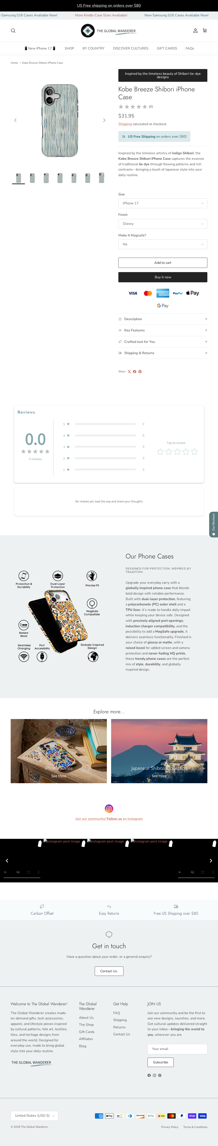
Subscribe (160, 1062)
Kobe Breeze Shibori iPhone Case (42, 63)
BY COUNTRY (94, 48)
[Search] (13, 30)
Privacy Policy (169, 1127)
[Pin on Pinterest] (140, 371)
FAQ (116, 1013)
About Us (86, 1017)
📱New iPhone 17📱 (40, 48)
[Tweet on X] (129, 371)
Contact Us (121, 1034)
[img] (132, 106)
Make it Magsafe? (132, 235)
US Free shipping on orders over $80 (109, 5)
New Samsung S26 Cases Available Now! (153, 15)
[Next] (211, 861)
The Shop (86, 1024)
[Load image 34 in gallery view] (60, 118)
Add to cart (162, 262)
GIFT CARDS (167, 48)
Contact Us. (109, 971)
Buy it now (163, 277)
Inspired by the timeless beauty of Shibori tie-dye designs (163, 75)
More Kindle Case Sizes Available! (78, 15)
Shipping (125, 124)
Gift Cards (87, 1032)
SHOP (69, 48)
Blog (82, 1046)
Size (121, 194)
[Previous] (7, 861)
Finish (123, 214)
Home (14, 63)
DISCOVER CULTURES (130, 48)
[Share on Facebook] (134, 371)
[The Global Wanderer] (109, 31)
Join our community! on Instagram (109, 819)
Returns (119, 1027)
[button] (104, 424)
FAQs (190, 48)
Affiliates (86, 1039)
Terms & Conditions (195, 1127)
